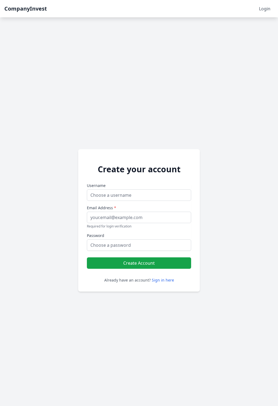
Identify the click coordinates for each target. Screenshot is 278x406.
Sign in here (163, 280)
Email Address (101, 207)
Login (264, 9)
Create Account (139, 263)
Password (95, 235)
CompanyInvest (25, 8)
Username (96, 185)
